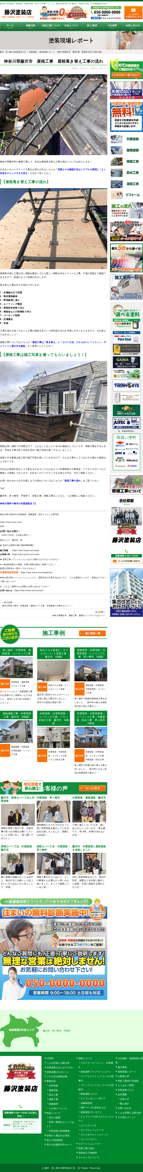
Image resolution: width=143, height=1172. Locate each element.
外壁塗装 (53, 1085)
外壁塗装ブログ (126, 1089)
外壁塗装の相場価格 (59, 1130)
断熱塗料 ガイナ (89, 1093)
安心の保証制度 (55, 1140)
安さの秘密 (54, 1117)
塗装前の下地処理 (87, 1152)
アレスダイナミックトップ (94, 1134)
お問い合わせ (133, 26)
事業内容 (30, 26)
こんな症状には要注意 (58, 1062)
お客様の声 (123, 1076)
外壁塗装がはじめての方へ (60, 1067)
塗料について (85, 1058)
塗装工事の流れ (51, 26)
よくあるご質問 (126, 1085)
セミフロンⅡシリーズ (92, 1130)
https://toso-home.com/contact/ (29, 590)
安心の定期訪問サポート (59, 1144)
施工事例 (92, 26)
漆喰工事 (53, 1099)
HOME (10, 26)
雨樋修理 (53, 1103)
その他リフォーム (58, 1108)
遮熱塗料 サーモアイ (91, 1112)
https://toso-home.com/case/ (25, 550)
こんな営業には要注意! (129, 1112)
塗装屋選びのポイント (58, 1072)
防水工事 (53, 1094)
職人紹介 (124, 1103)
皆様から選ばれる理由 (58, 1135)
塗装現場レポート (127, 1071)
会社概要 (112, 26)
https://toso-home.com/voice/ (26, 554)
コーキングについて (88, 1157)
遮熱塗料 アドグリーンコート (96, 1071)
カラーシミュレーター (90, 1143)
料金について (71, 26)
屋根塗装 (53, 1090)
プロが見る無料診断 (57, 1076)
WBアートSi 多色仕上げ (93, 1107)
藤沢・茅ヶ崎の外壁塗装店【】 (60, 1167)
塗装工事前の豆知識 (128, 1080)
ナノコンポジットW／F (93, 1098)
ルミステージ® (88, 1125)
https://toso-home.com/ (11, 522)
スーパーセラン (89, 1139)
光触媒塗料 (86, 1103)
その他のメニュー (127, 1117)
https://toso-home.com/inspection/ (37, 572)
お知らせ (124, 1098)
